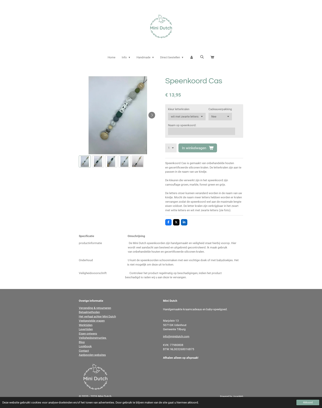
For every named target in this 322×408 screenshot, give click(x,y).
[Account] (191, 57)
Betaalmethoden (89, 312)
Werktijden (85, 325)
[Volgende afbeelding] (151, 115)
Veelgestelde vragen (92, 320)
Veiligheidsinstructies (93, 337)
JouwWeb (238, 396)
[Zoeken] (202, 57)
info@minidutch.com (176, 336)
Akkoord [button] (308, 402)
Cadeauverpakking (220, 109)
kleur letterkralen (178, 109)
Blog (82, 342)
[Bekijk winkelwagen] (212, 57)
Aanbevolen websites (92, 355)
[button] (85, 161)
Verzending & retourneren (95, 308)
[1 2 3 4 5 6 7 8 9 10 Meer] (171, 147)
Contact (84, 350)
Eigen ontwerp (88, 333)
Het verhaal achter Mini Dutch (97, 316)
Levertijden (86, 329)
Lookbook (85, 346)
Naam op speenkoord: (182, 125)
